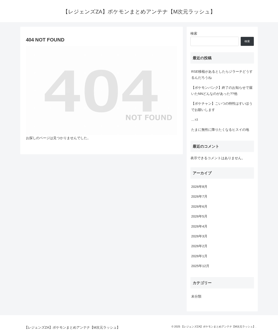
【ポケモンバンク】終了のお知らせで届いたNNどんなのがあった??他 (221, 91)
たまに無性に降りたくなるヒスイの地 (220, 130)
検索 (193, 33)
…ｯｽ (194, 120)
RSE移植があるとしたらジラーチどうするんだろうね (222, 74)
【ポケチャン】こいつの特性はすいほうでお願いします (221, 106)
